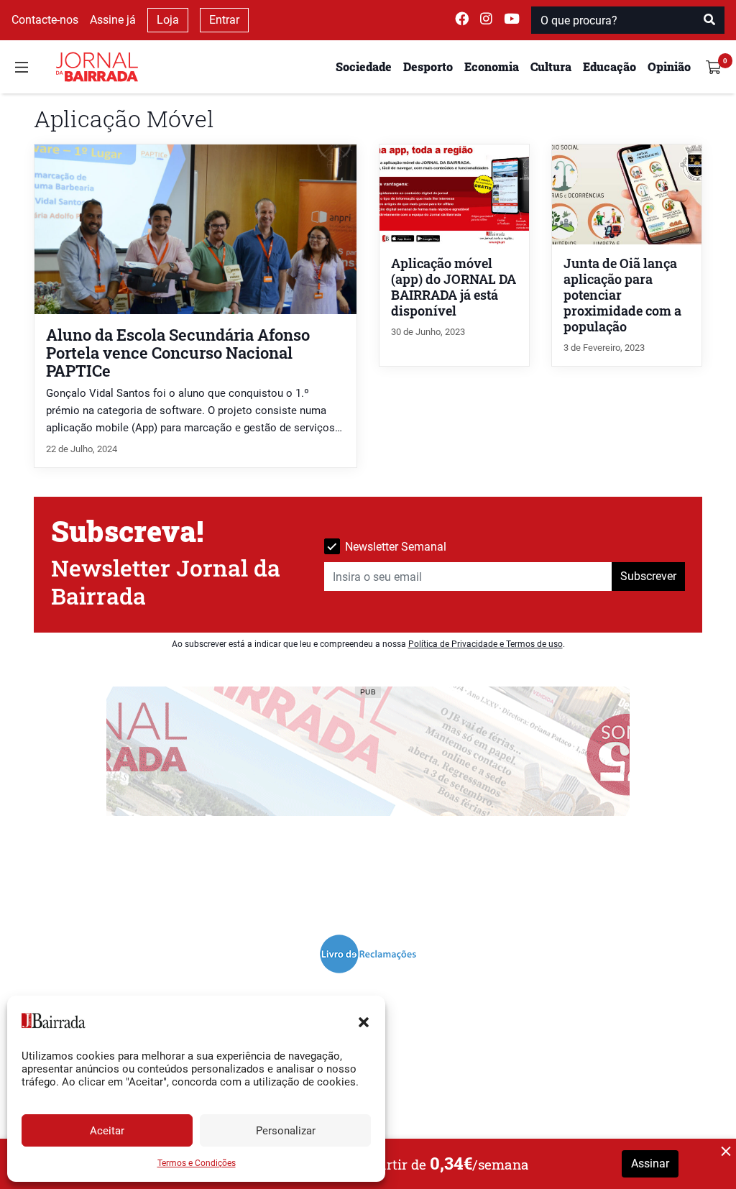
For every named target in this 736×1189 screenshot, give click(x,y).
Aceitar (107, 1130)
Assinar (650, 1163)
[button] (363, 1021)
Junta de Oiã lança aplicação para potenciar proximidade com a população (622, 295)
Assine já (113, 20)
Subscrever (648, 576)
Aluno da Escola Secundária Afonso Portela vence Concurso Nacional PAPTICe (178, 352)
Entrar (224, 20)
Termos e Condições (196, 1163)
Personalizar (286, 1130)
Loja (168, 20)
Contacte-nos (45, 20)
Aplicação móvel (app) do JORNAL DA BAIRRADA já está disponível (453, 287)
